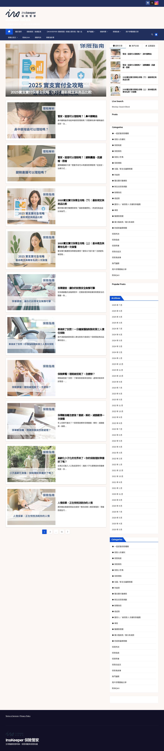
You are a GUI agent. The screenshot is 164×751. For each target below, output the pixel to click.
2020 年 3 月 (117, 530)
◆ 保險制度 (116, 145)
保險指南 (116, 32)
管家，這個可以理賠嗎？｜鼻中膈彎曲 (137, 54)
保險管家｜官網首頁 (34, 32)
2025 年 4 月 (117, 317)
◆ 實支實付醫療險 (119, 181)
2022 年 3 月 (117, 453)
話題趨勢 (151, 46)
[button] (152, 34)
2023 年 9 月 (117, 382)
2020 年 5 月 (117, 518)
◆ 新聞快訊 (116, 192)
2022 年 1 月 (117, 465)
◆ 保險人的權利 (118, 139)
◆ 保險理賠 (116, 163)
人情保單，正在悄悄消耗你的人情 (75, 502)
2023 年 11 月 (117, 370)
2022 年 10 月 (117, 411)
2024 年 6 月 (117, 335)
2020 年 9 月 (117, 500)
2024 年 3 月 (117, 346)
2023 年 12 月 (117, 364)
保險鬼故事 (50, 37)
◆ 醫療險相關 (117, 216)
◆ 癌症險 (116, 198)
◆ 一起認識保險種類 (120, 133)
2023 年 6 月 (117, 394)
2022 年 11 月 (117, 405)
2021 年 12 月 (117, 470)
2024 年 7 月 (117, 329)
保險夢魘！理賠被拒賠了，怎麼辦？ (76, 374)
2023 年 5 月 (117, 400)
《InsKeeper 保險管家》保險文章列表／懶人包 (64, 32)
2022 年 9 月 (117, 417)
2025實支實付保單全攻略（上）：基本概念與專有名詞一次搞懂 (54, 90)
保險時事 (103, 32)
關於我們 (18, 32)
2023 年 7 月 (117, 388)
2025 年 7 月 (117, 305)
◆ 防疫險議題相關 (119, 228)
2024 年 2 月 (117, 352)
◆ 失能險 (116, 175)
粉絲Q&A (26, 37)
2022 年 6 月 (117, 435)
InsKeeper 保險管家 (18, 20)
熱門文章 (135, 46)
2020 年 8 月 (117, 506)
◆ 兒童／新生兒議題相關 (122, 169)
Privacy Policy (25, 716)
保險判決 (38, 37)
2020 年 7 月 (117, 512)
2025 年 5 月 (117, 311)
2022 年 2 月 (117, 459)
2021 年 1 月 (117, 488)
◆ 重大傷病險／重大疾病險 (123, 222)
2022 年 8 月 (117, 423)
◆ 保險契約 (116, 151)
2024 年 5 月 (117, 341)
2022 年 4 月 (117, 447)
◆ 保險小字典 (117, 157)
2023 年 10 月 (117, 376)
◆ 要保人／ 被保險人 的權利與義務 (126, 204)
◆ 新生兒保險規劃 (119, 187)
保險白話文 (12, 37)
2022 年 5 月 (117, 441)
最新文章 (118, 46)
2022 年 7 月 (117, 429)
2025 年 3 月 (117, 323)
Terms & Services (12, 716)
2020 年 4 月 (117, 524)
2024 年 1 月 (117, 358)
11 (62, 532)
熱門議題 (90, 32)
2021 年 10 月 (117, 476)
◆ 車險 (115, 210)
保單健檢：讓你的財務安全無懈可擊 (76, 288)
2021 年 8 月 (117, 482)
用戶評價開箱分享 (132, 32)
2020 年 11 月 (117, 494)
